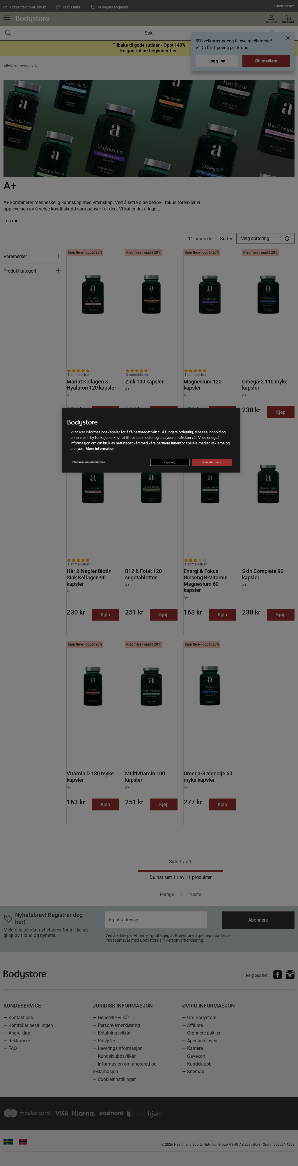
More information (100, 448)
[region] (151, 440)
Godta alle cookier (212, 462)
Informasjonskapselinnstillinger (88, 462)
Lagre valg (169, 462)
